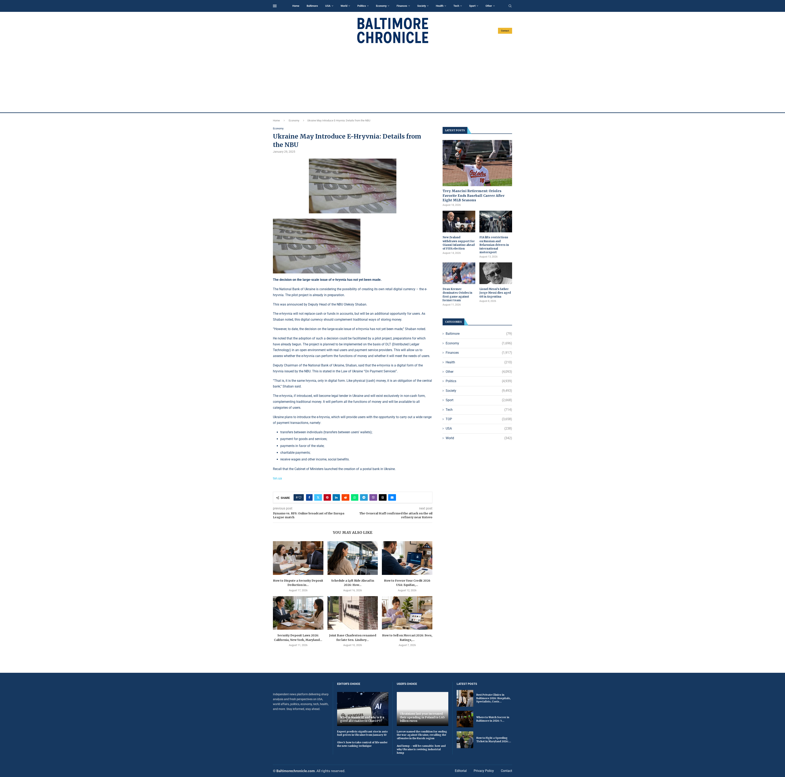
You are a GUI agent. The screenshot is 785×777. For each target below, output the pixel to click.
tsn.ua (277, 478)
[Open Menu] (275, 6)
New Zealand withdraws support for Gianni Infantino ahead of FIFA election (459, 243)
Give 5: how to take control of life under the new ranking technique (362, 744)
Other (489, 5)
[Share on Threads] (383, 497)
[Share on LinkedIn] (336, 497)
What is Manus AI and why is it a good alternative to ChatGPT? (362, 719)
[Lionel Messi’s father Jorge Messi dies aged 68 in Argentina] (495, 273)
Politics (361, 5)
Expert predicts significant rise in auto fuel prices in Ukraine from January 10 (362, 733)
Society (421, 5)
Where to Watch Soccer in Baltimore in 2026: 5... (492, 719)
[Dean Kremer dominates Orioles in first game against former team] (459, 273)
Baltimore (312, 5)
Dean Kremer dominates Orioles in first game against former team (457, 294)
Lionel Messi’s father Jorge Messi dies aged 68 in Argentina (495, 292)
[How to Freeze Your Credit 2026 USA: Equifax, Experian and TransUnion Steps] (407, 558)
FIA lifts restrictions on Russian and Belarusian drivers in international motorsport (494, 245)
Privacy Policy (484, 771)
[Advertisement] (392, 78)
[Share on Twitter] (318, 497)
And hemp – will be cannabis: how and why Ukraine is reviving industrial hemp (421, 749)
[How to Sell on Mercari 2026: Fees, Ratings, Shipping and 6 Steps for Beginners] (407, 613)
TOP (479, 419)
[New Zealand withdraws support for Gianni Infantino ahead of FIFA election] (459, 222)
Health (439, 5)
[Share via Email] (392, 497)
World (344, 5)
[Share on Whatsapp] (354, 497)
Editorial (461, 771)
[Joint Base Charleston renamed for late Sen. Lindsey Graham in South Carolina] (352, 613)
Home (295, 5)
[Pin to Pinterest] (327, 497)
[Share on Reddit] (345, 497)
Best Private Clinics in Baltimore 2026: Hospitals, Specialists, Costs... (493, 698)
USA (328, 5)
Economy (381, 5)
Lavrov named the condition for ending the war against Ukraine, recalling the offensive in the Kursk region (422, 735)
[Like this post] (299, 497)
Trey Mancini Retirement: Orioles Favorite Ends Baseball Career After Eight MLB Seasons (474, 195)
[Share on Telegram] (364, 497)
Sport (472, 5)
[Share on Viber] (373, 497)
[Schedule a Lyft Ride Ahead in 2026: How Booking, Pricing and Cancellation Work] (352, 558)
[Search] (510, 6)
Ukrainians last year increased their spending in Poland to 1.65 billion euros (422, 717)
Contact (505, 30)
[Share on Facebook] (309, 497)
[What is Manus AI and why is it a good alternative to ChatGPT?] (363, 709)
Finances (402, 5)
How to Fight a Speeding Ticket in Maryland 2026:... (493, 739)
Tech (456, 5)
